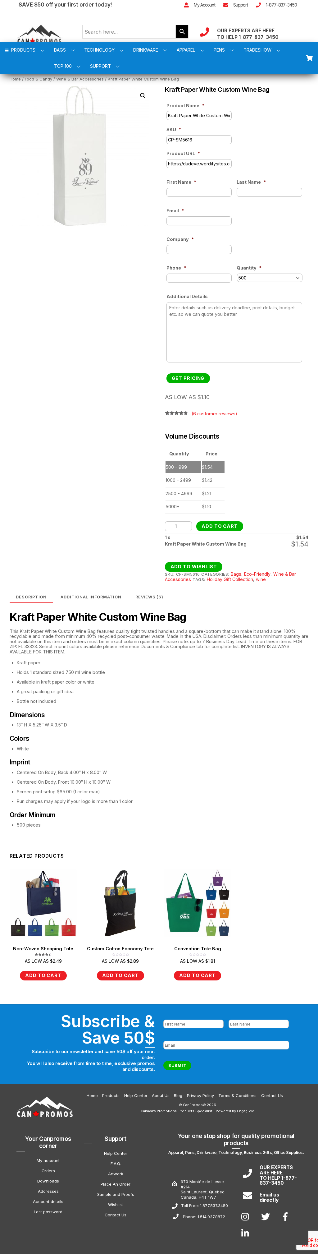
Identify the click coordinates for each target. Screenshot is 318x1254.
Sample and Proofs (115, 1194)
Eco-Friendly (257, 574)
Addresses (48, 1191)
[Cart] (309, 58)
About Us (161, 1095)
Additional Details (187, 296)
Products (111, 1095)
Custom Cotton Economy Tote (120, 948)
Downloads (48, 1180)
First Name (181, 182)
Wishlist (115, 1204)
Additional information (91, 596)
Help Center (136, 1095)
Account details (48, 1201)
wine (261, 579)
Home (15, 78)
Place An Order (115, 1184)
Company (180, 239)
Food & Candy (38, 78)
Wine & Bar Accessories (80, 78)
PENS (219, 50)
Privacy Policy (200, 1095)
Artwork (115, 1173)
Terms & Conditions (237, 1095)
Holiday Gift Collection (230, 579)
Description (31, 596)
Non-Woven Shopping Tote (43, 948)
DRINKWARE (145, 50)
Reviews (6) (149, 596)
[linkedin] (246, 1232)
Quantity (249, 267)
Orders (48, 1170)
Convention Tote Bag (197, 948)
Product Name (185, 105)
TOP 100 (63, 66)
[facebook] (286, 1216)
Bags (236, 574)
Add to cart (220, 526)
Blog (178, 1095)
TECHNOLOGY (99, 50)
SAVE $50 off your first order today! (65, 4)
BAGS (60, 50)
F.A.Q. (116, 1163)
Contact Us (272, 1095)
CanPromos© (194, 1105)
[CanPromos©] (43, 1125)
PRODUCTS (22, 50)
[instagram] (246, 1216)
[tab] (31, 597)
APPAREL (186, 50)
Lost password (48, 1211)
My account (48, 1160)
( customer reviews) (214, 413)
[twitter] (266, 1216)
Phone (176, 267)
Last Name (251, 182)
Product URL (183, 153)
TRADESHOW (257, 50)
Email (175, 210)
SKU (173, 129)
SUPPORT (100, 66)
